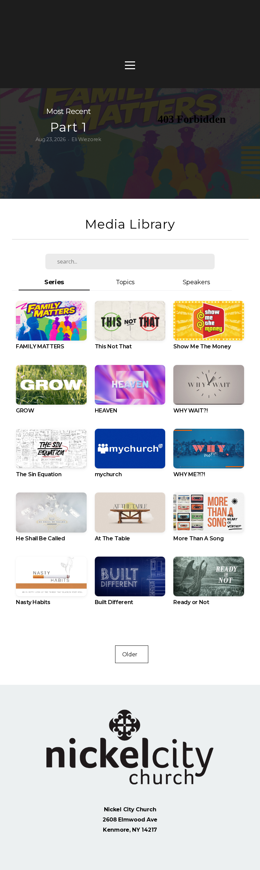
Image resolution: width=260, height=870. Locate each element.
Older (132, 654)
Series (54, 282)
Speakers (196, 282)
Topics (125, 282)
